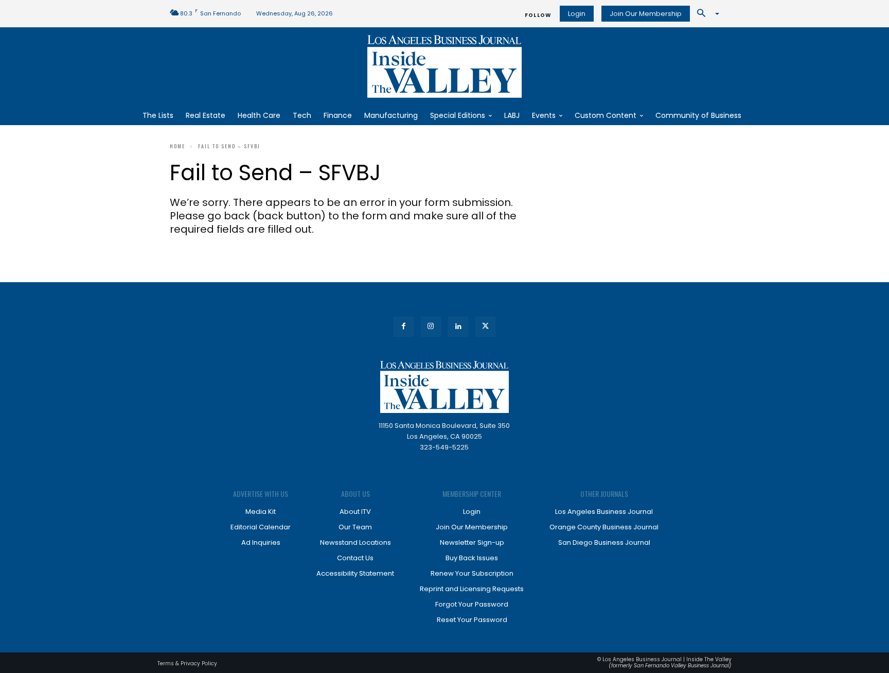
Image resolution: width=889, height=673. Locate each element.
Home (177, 146)
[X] (485, 327)
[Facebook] (404, 327)
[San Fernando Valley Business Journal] (444, 66)
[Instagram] (431, 327)
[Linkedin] (458, 327)
